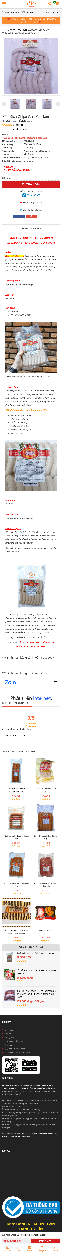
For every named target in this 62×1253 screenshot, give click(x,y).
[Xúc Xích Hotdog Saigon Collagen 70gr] (16, 818)
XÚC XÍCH (22, 30)
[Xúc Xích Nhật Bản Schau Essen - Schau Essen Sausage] (16, 912)
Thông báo (9, 1037)
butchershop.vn (9, 1136)
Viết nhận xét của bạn (15, 735)
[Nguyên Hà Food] (31, 3)
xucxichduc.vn (25, 1136)
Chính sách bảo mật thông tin (17, 1052)
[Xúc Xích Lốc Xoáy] (45, 912)
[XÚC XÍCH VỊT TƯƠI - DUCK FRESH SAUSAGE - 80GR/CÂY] (9, 970)
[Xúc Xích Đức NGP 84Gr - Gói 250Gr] (45, 770)
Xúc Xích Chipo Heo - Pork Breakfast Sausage (35, 953)
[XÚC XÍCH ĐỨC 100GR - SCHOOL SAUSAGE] (16, 770)
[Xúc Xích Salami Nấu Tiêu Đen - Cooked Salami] (45, 865)
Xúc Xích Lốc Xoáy (46, 931)
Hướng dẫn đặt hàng (14, 1041)
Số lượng (6, 178)
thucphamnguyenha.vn (45, 1133)
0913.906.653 (12, 12)
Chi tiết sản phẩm (31, 228)
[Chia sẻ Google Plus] (31, 216)
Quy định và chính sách (15, 1049)
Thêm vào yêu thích (32, 202)
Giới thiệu (9, 1030)
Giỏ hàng (8, 1045)
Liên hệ (29, 12)
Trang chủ (8, 30)
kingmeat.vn (27, 1133)
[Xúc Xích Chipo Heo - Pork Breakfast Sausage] (9, 953)
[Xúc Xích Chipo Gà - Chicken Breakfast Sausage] (15, 104)
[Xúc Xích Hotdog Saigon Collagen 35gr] (16, 865)
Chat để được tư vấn (32, 210)
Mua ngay (32, 184)
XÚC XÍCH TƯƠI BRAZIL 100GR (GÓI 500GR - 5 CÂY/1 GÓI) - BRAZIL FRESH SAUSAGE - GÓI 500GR (36, 994)
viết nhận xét (20, 129)
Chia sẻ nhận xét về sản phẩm (16, 729)
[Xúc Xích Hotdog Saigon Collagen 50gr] (45, 818)
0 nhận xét (18, 125)
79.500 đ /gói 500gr (11, 1241)
